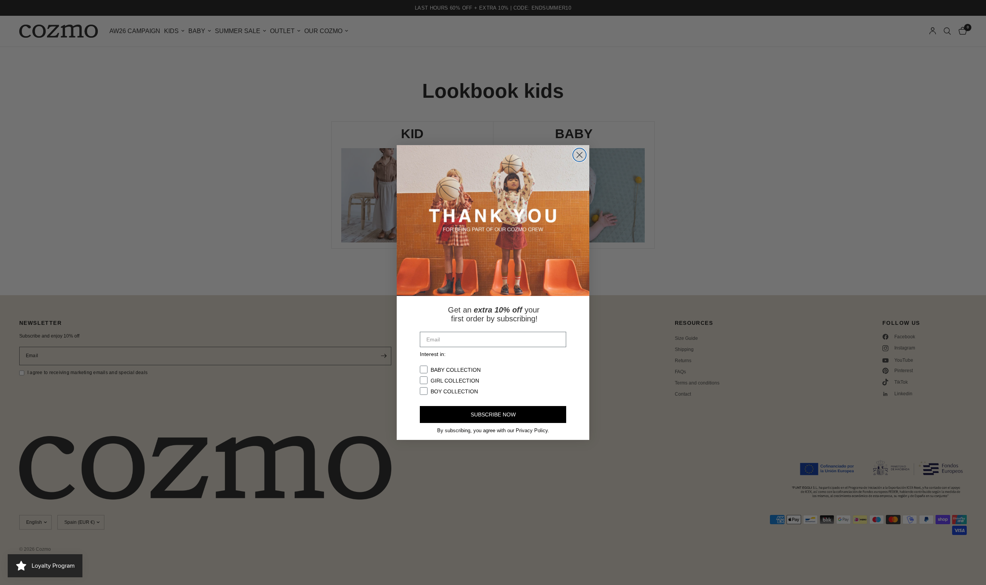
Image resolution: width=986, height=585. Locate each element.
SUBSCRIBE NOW (493, 414)
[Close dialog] (579, 155)
